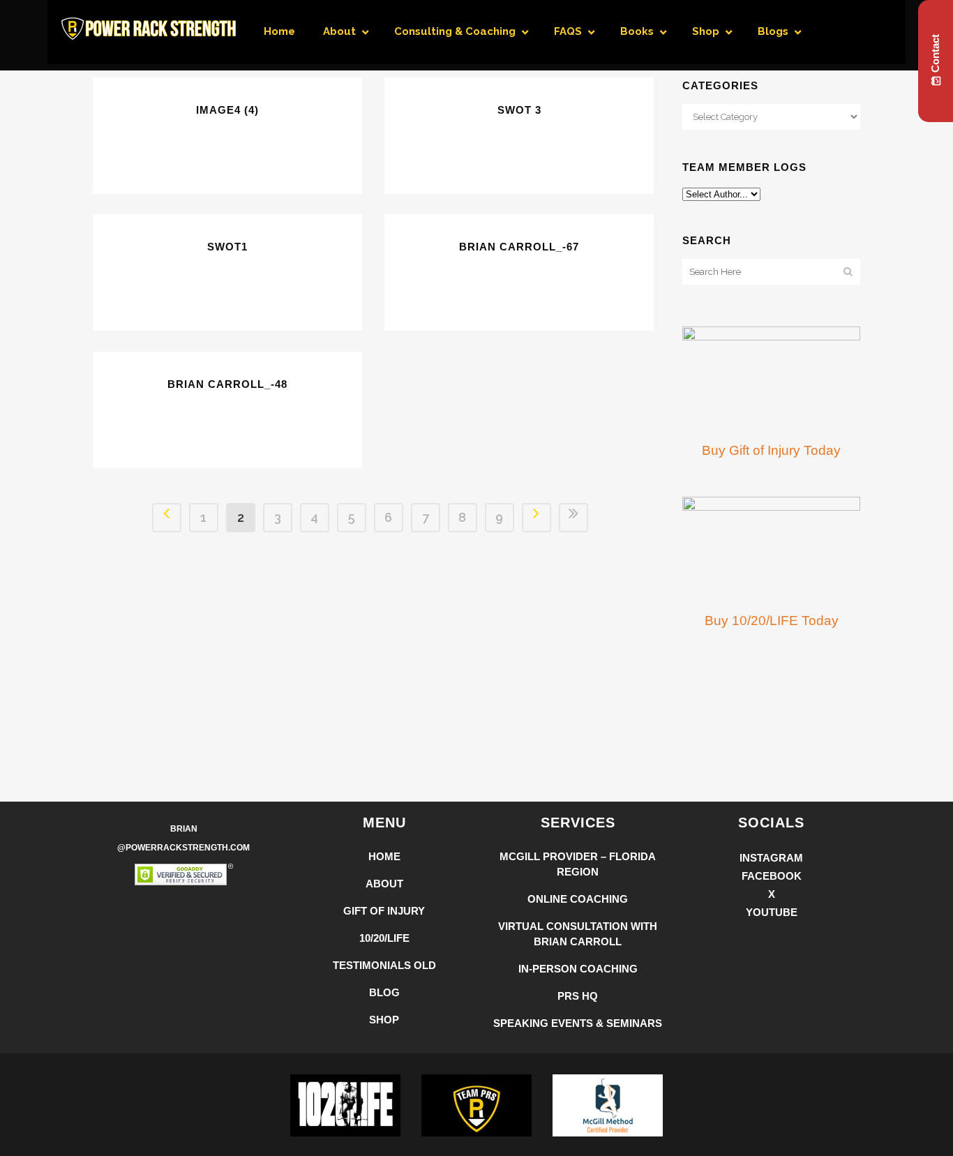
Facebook (772, 876)
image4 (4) (227, 110)
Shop (384, 1020)
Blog (384, 992)
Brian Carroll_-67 (519, 247)
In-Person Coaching (578, 969)
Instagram (771, 858)
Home (384, 856)
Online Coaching (577, 899)
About (384, 883)
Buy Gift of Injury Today (771, 450)
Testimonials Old (384, 965)
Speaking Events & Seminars (577, 1023)
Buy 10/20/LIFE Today (772, 620)
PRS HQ (577, 996)
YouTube (771, 912)
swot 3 (519, 110)
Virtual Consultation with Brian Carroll (577, 933)
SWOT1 (227, 247)
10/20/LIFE (384, 938)
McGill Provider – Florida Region (578, 864)
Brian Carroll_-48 (227, 384)
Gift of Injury (384, 911)
